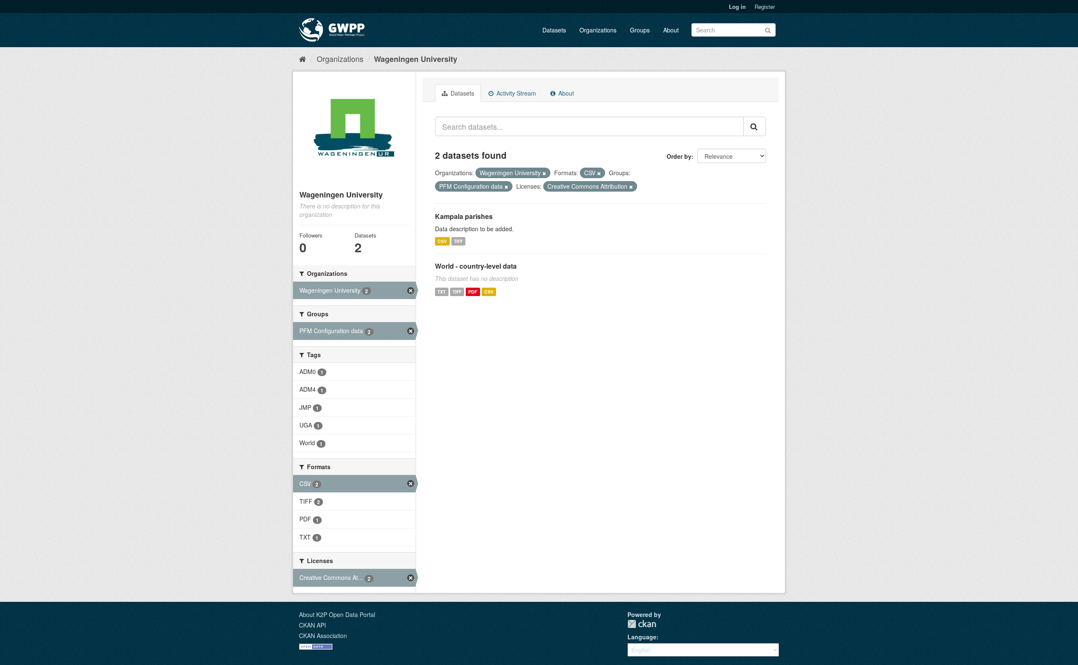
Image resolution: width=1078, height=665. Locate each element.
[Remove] (544, 173)
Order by (679, 156)
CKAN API (312, 625)
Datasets (554, 30)
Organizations (597, 30)
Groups (640, 30)
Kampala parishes (464, 216)
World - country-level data (476, 266)
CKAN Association (323, 635)
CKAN (641, 624)
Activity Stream (515, 93)
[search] (754, 126)
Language (641, 637)
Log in (737, 7)
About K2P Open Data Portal (337, 614)
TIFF (458, 241)
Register (765, 7)
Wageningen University (415, 58)
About (671, 30)
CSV (442, 241)
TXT (442, 291)
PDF (472, 291)
